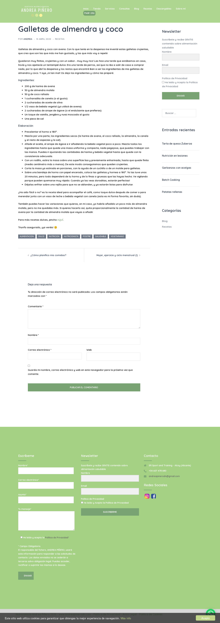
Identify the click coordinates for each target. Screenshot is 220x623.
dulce (41, 236)
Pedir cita (89, 13)
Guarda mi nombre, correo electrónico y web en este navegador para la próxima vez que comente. (80, 371)
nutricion (54, 236)
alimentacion (27, 236)
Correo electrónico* (28, 479)
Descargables (164, 8)
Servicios (110, 8)
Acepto (205, 618)
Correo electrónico (39, 349)
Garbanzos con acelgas (176, 167)
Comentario (35, 306)
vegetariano (117, 236)
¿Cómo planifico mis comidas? (48, 255)
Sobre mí (181, 8)
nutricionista (71, 236)
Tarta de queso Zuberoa (177, 143)
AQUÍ (60, 219)
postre (87, 236)
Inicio (86, 8)
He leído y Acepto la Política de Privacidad (180, 84)
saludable (100, 236)
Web (89, 349)
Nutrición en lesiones (175, 155)
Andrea (28, 39)
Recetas (147, 8)
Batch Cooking (171, 179)
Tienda (96, 8)
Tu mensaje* (24, 509)
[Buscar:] (179, 113)
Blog (136, 8)
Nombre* (23, 465)
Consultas (124, 8)
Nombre (33, 335)
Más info (126, 618)
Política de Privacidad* (57, 537)
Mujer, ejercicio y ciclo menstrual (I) (117, 255)
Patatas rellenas (172, 191)
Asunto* (22, 494)
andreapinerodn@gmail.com (164, 476)
